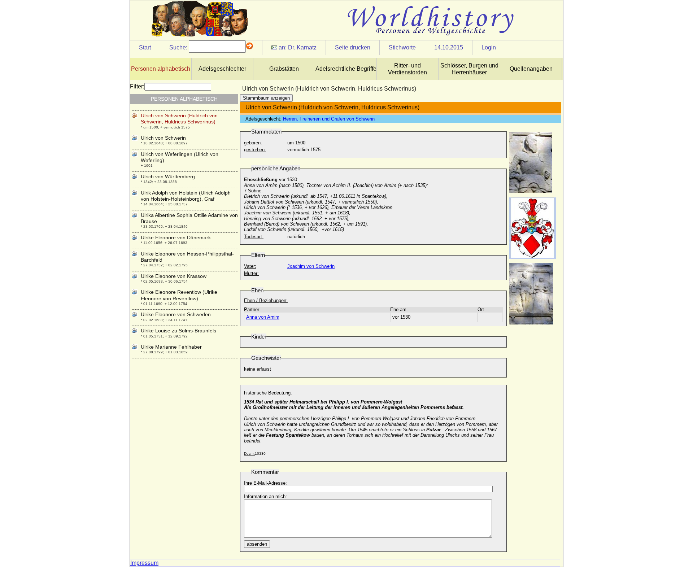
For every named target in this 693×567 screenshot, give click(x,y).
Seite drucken (352, 47)
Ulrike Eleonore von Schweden (176, 314)
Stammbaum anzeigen (266, 98)
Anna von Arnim (262, 317)
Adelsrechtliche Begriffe (345, 69)
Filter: (137, 86)
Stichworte (402, 47)
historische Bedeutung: (268, 393)
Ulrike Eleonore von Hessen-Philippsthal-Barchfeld (187, 257)
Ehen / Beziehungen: (266, 300)
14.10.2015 (448, 47)
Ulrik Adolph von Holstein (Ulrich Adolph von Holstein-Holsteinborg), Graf (186, 196)
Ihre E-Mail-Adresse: (265, 483)
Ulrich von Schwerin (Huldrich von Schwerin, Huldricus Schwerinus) (179, 119)
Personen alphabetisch (160, 69)
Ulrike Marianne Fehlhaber (171, 347)
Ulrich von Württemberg (168, 176)
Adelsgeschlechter (222, 69)
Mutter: (251, 273)
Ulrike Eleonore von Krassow (173, 276)
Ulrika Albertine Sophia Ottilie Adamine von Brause (189, 218)
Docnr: (249, 453)
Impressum (144, 563)
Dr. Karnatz (302, 47)
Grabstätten (284, 69)
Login (488, 47)
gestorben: (255, 149)
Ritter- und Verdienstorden (407, 68)
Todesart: (253, 236)
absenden (257, 544)
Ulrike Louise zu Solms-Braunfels (178, 330)
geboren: (253, 142)
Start (145, 47)
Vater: (250, 266)
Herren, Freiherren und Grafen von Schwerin (329, 119)
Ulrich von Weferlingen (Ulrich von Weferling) (179, 157)
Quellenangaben (531, 69)
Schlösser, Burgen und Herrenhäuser (469, 68)
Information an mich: (265, 496)
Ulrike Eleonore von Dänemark (176, 237)
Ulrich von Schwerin (163, 138)
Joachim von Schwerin (311, 266)
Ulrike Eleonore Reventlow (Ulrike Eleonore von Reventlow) (179, 295)
